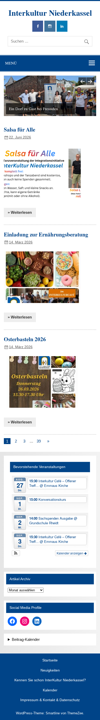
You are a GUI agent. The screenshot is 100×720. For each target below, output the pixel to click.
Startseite (50, 660)
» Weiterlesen (20, 212)
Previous (82, 81)
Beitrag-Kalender (26, 639)
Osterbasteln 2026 (25, 339)
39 (39, 441)
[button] (16, 553)
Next (90, 81)
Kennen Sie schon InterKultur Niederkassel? (50, 680)
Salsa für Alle (19, 129)
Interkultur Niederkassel (50, 12)
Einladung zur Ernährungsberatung (46, 234)
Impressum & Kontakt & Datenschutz (50, 700)
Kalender (50, 690)
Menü (11, 63)
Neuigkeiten (50, 670)
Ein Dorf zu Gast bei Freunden (33, 108)
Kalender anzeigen (70, 553)
